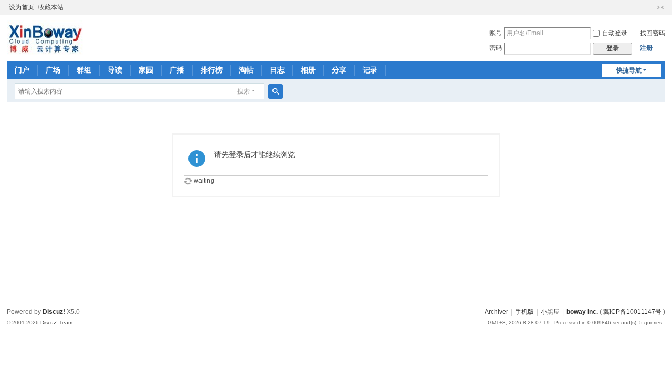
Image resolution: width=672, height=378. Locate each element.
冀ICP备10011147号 (632, 312)
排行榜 (212, 70)
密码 (495, 47)
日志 (277, 70)
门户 (22, 70)
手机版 (524, 312)
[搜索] (275, 91)
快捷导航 (629, 70)
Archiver (496, 312)
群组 (84, 70)
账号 (495, 33)
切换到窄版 (660, 7)
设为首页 (21, 7)
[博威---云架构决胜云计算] (45, 37)
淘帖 (246, 70)
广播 (177, 70)
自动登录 (614, 33)
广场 (53, 70)
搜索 (243, 91)
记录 (370, 70)
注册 (646, 47)
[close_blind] (650, 7)
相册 (308, 70)
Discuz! (54, 312)
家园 (146, 70)
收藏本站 (51, 7)
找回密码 (652, 33)
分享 (339, 70)
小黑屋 (550, 312)
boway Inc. (582, 312)
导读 (115, 70)
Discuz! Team (56, 323)
